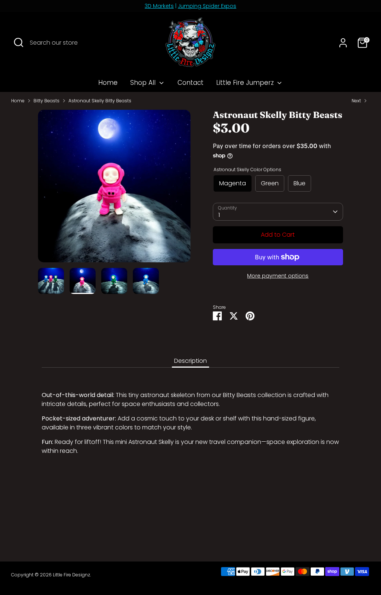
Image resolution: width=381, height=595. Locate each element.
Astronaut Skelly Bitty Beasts (99, 100)
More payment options (277, 275)
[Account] (343, 42)
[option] (114, 189)
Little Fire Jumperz (246, 82)
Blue (299, 183)
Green (270, 183)
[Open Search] (18, 42)
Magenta (232, 183)
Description (190, 360)
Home (108, 82)
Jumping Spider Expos (207, 6)
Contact (190, 82)
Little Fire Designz (71, 575)
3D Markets (159, 6)
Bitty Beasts (46, 100)
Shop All (143, 82)
